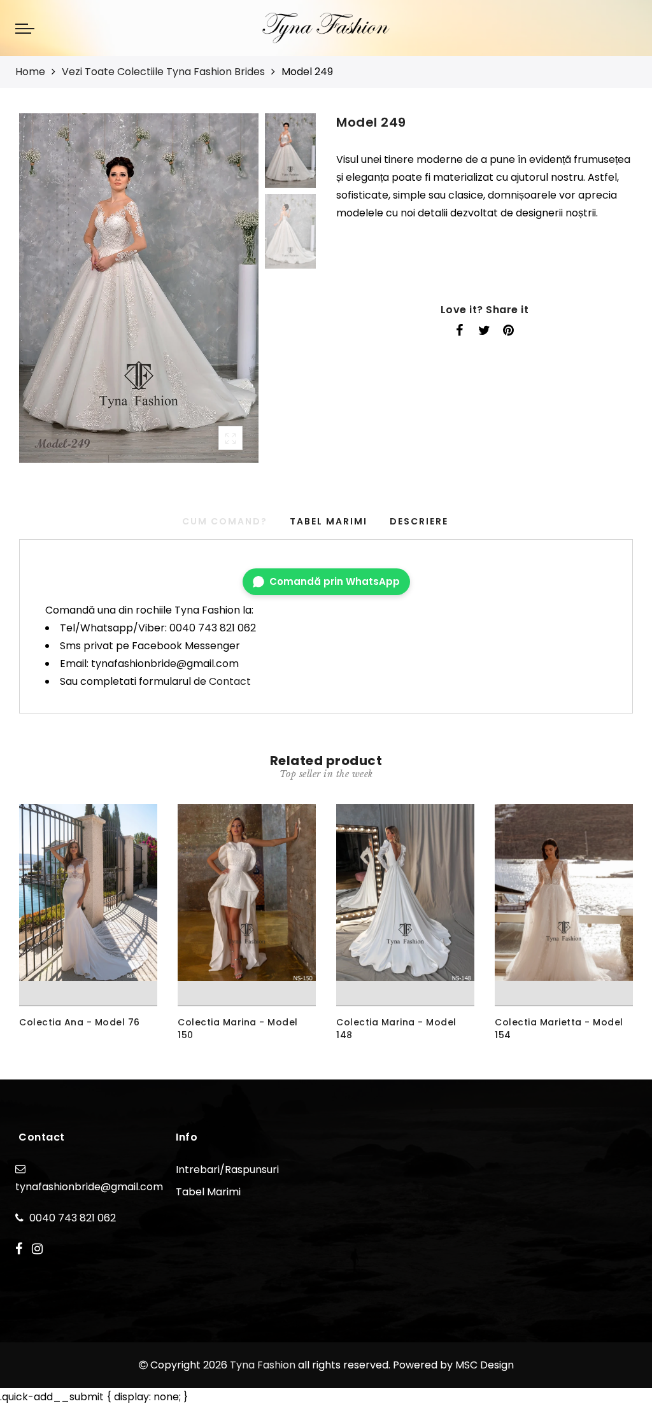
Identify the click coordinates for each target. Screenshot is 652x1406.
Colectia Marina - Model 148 (396, 1028)
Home (30, 71)
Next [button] (219, 295)
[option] (139, 288)
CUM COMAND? (224, 521)
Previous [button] (42, 295)
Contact (230, 681)
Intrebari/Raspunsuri (227, 1169)
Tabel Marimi (328, 521)
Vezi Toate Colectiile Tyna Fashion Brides (163, 71)
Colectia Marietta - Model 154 (559, 1028)
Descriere (419, 521)
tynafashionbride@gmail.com (89, 1186)
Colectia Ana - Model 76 (79, 1022)
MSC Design (484, 1365)
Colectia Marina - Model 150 (238, 1028)
